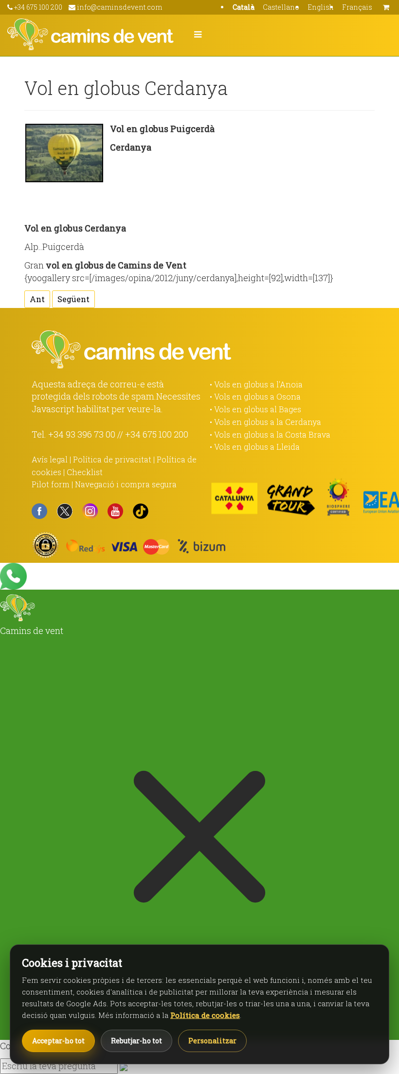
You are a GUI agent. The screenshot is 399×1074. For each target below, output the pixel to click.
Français (357, 7)
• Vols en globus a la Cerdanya (265, 422)
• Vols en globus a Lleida (255, 446)
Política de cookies (205, 1015)
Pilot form (51, 484)
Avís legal (50, 459)
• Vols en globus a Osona (255, 396)
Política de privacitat (112, 459)
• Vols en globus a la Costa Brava (270, 434)
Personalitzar (212, 1040)
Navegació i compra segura (126, 484)
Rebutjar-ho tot (136, 1040)
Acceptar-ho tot (58, 1040)
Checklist (85, 472)
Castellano (281, 7)
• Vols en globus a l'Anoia (256, 384)
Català (243, 7)
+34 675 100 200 (156, 434)
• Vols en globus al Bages (255, 409)
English (321, 7)
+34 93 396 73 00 (81, 434)
